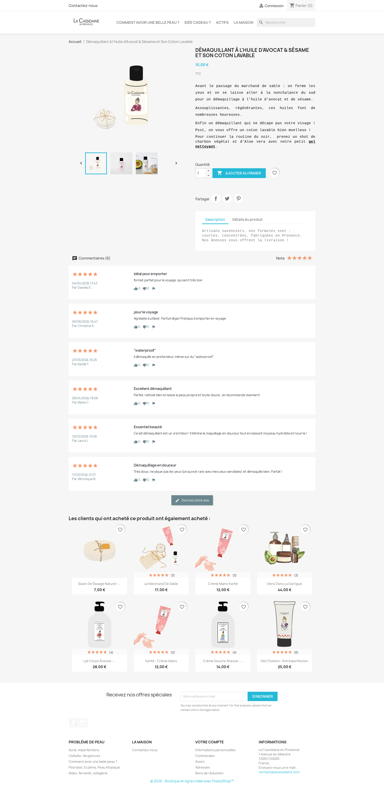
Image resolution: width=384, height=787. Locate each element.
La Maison (243, 22)
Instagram (83, 722)
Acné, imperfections (84, 750)
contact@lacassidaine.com (279, 772)
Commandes (205, 756)
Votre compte (209, 742)
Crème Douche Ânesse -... (223, 661)
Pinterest (238, 198)
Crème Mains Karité (223, 584)
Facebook (73, 722)
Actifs (222, 22)
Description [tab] (215, 219)
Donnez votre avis (195, 500)
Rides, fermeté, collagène (88, 773)
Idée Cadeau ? (197, 22)
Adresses (202, 767)
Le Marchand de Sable (161, 584)
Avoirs (200, 761)
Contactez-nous (83, 5)
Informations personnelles (215, 750)
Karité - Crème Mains (161, 661)
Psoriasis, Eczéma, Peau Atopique (94, 767)
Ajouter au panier (239, 173)
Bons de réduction (209, 773)
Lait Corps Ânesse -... (99, 661)
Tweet (227, 198)
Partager (215, 198)
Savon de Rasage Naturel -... (99, 584)
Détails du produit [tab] (247, 219)
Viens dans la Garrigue (284, 584)
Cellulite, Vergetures (84, 756)
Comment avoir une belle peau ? (147, 22)
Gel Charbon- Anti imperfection (284, 661)
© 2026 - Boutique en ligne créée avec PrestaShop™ (192, 781)
